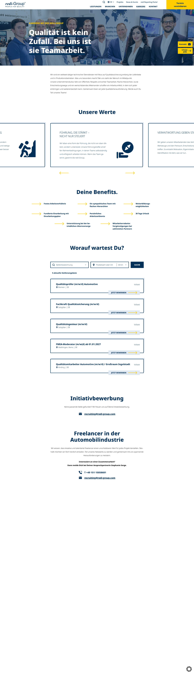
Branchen (110, 6)
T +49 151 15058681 (95, 472)
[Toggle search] (104, 2)
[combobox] (69, 265)
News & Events (132, 2)
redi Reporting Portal (149, 2)
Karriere (140, 6)
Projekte (120, 2)
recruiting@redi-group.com (99, 413)
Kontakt (153, 6)
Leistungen (95, 6)
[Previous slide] (64, 173)
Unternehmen (126, 6)
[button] (189, 669)
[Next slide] (130, 173)
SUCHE (137, 265)
